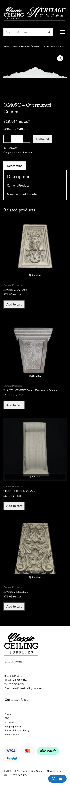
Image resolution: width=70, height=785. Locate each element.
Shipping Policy (12, 726)
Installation (10, 722)
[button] (60, 58)
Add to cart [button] (14, 304)
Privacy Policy (11, 734)
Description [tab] (14, 166)
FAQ (6, 718)
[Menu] (63, 32)
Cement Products (21, 46)
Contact (8, 714)
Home (6, 46)
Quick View (35, 275)
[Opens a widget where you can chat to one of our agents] (57, 779)
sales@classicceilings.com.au (26, 688)
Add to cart (42, 139)
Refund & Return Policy (16, 730)
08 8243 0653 (16, 684)
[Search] (49, 32)
